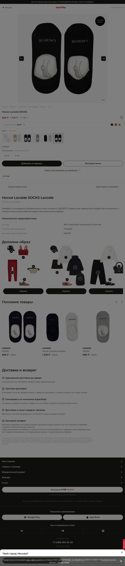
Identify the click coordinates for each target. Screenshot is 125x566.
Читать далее (63, 562)
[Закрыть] (122, 552)
